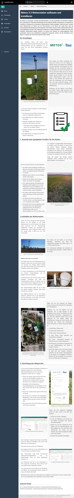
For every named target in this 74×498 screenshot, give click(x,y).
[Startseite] (3, 7)
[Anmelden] (71, 2)
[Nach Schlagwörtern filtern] (47, 2)
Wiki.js (60, 496)
